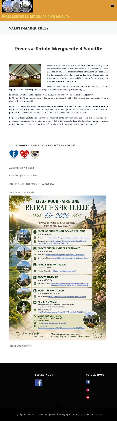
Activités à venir (21, 168)
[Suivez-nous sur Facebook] (38, 382)
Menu (112, 5)
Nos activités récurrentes (20, 345)
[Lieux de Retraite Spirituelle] (57, 268)
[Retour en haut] (59, 408)
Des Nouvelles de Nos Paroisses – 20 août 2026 (31, 183)
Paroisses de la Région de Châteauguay (35, 17)
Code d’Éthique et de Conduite (23, 175)
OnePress (74, 414)
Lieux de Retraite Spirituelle (21, 192)
